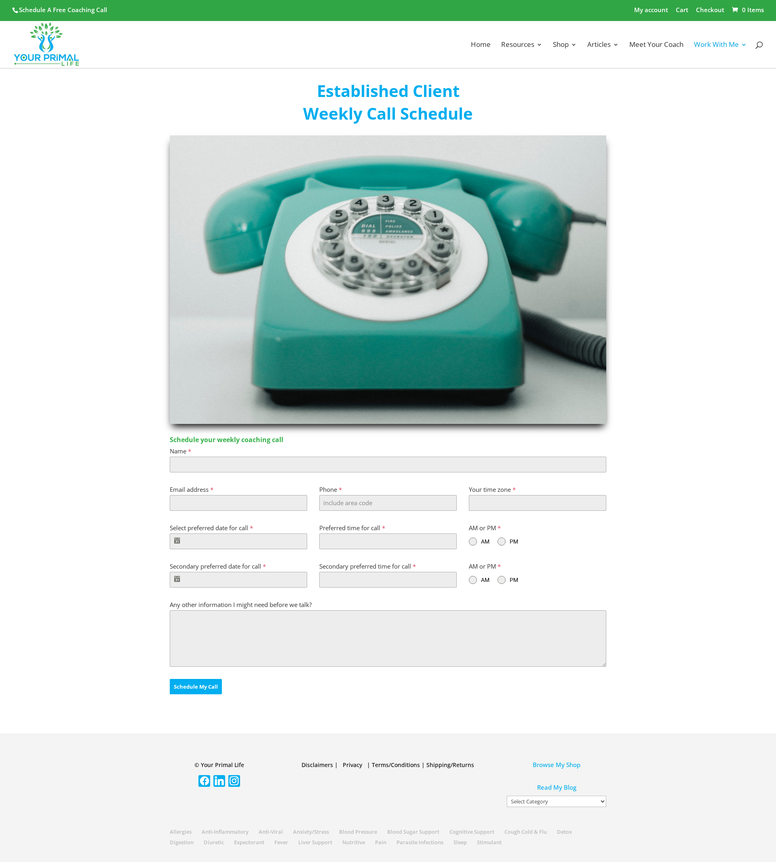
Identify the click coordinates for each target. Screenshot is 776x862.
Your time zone (492, 489)
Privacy (352, 765)
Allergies (181, 831)
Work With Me (716, 45)
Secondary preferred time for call (367, 566)
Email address (191, 489)
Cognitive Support (471, 831)
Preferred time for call (352, 528)
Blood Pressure (358, 831)
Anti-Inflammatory (225, 831)
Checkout (710, 10)
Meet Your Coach (656, 45)
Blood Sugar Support (413, 831)
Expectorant (249, 842)
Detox (564, 831)
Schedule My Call (196, 686)
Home (481, 45)
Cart (682, 10)
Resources (517, 45)
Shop (561, 45)
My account (651, 10)
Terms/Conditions (396, 765)
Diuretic (214, 842)
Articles (599, 45)
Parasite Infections (419, 842)
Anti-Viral (271, 831)
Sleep (460, 842)
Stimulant (489, 842)
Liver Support (315, 842)
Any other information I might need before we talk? (241, 605)
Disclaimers (317, 765)
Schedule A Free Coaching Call (63, 10)
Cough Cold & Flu (525, 831)
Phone (330, 489)
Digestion (182, 842)
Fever (281, 842)
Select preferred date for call (211, 528)
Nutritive (353, 842)
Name (180, 451)
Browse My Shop (556, 765)
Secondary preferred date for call (218, 566)
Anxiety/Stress (311, 831)
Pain (380, 842)
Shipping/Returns (450, 765)
